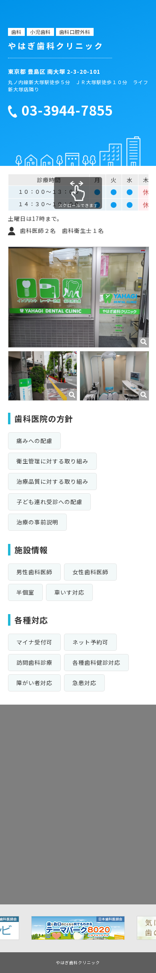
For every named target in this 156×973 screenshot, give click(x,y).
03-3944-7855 (67, 110)
